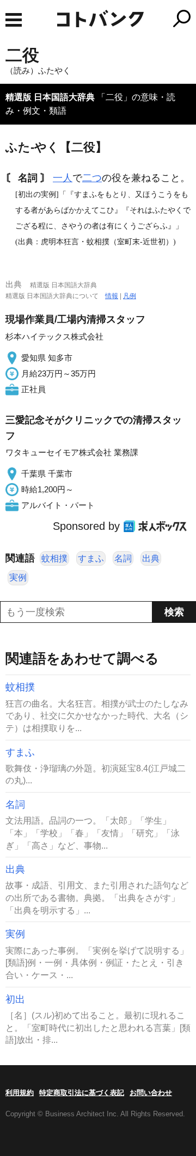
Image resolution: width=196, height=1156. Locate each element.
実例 (18, 577)
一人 (62, 177)
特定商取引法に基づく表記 (81, 1093)
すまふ (91, 558)
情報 (111, 296)
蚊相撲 (54, 558)
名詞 (123, 558)
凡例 (129, 296)
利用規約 (19, 1093)
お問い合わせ (151, 1093)
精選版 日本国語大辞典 (50, 97)
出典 (151, 558)
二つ (92, 177)
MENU (13, 20)
